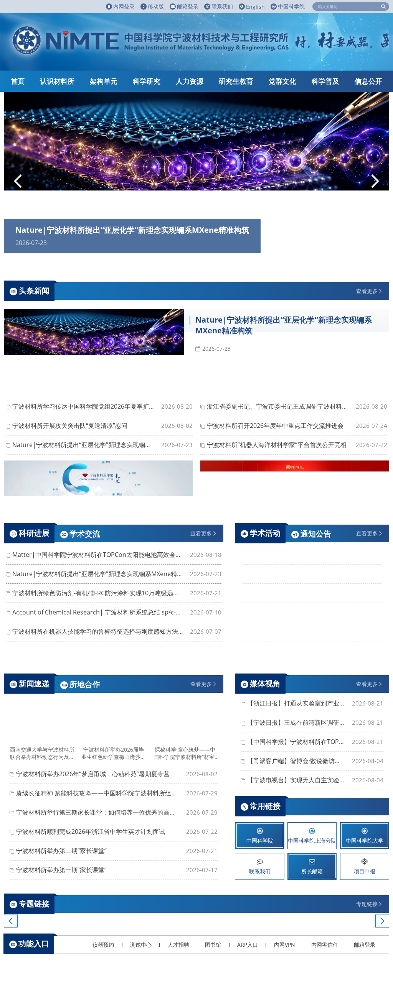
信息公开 (368, 81)
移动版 (156, 6)
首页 (18, 81)
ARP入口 (247, 944)
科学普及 (325, 81)
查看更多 (367, 291)
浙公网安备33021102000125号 (235, 985)
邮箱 (187, 6)
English (255, 6)
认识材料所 (57, 81)
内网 (124, 6)
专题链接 (367, 904)
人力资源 (189, 81)
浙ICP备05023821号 (170, 985)
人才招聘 (178, 944)
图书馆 (213, 944)
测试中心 (141, 944)
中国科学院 (291, 6)
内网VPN (284, 944)
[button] (18, 182)
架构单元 (103, 81)
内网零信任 (324, 944)
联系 (222, 6)
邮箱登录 (364, 944)
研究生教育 (236, 81)
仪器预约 (103, 944)
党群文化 (282, 81)
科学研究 (146, 81)
